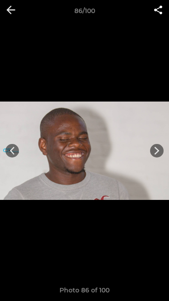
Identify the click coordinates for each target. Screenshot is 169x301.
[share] (158, 11)
